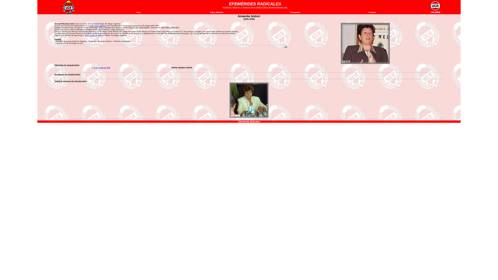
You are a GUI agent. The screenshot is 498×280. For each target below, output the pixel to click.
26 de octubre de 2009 (93, 35)
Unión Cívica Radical (98, 26)
